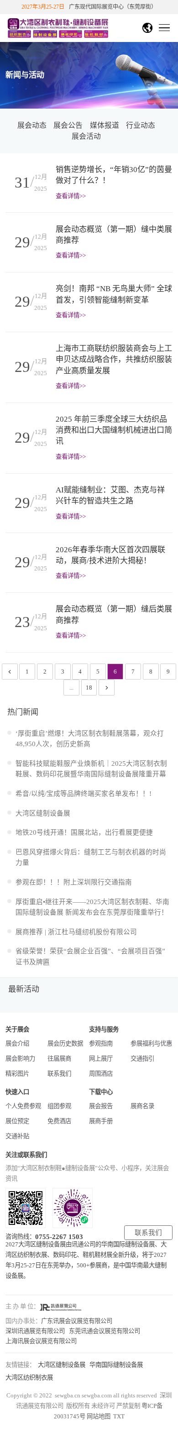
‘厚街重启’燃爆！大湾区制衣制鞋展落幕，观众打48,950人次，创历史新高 (90, 739)
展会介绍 (17, 1043)
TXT (119, 1416)
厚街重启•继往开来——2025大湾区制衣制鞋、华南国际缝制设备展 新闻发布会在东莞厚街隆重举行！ (92, 907)
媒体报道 (104, 125)
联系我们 (59, 1073)
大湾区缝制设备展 (43, 813)
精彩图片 (17, 1073)
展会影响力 (20, 1058)
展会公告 (68, 125)
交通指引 (142, 1058)
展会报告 (101, 1106)
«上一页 (11, 674)
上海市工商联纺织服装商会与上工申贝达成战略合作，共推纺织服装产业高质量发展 (114, 359)
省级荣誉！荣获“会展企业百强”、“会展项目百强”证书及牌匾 (90, 956)
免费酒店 (59, 1121)
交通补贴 (17, 1136)
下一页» (107, 690)
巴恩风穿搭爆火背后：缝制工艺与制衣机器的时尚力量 (91, 857)
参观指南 (101, 1043)
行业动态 (140, 125)
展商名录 (142, 1106)
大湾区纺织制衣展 (29, 1377)
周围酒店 (101, 1073)
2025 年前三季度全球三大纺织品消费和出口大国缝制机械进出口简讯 (114, 430)
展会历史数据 (65, 1043)
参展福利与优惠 (151, 1043)
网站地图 (98, 1416)
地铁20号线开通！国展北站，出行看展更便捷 (84, 832)
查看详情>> (71, 196)
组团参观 (59, 1106)
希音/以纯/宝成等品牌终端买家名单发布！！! (84, 793)
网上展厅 (101, 1058)
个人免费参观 (23, 1106)
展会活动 (86, 136)
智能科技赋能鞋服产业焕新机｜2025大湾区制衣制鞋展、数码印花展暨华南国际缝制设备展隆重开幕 (91, 769)
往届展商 (59, 1058)
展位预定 (17, 1121)
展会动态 (32, 125)
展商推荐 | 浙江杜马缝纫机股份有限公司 (76, 932)
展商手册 (101, 1121)
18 (89, 687)
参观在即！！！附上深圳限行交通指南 (74, 882)
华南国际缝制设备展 (116, 1364)
